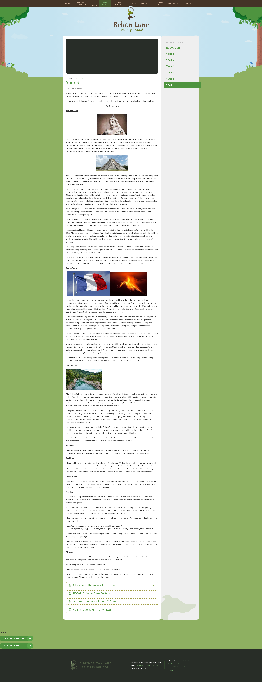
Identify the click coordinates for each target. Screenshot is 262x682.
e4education (186, 661)
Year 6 (84, 79)
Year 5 (170, 79)
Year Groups (76, 79)
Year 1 (170, 54)
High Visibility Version (175, 664)
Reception (173, 47)
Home (68, 79)
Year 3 (170, 66)
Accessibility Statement (176, 667)
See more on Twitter (14, 638)
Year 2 (170, 60)
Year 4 (170, 72)
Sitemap (171, 670)
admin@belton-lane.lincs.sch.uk (147, 665)
